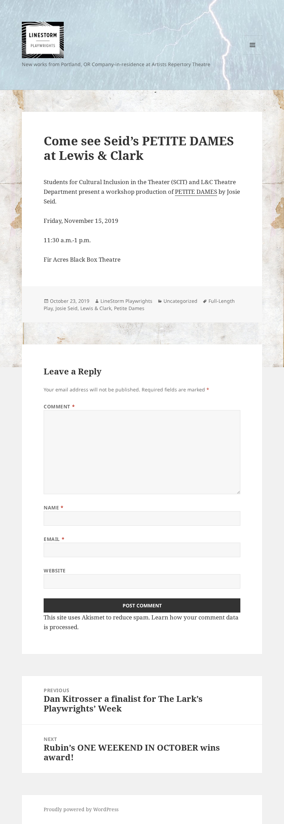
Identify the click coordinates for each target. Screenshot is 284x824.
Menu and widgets (252, 54)
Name (53, 507)
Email (54, 539)
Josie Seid (66, 308)
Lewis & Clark (95, 308)
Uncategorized (180, 301)
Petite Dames (129, 308)
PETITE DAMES (196, 192)
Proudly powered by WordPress (81, 809)
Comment (59, 406)
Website (55, 570)
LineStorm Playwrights (126, 301)
